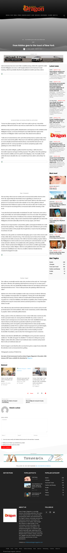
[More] (45, 393)
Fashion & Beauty (28, 548)
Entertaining (45, 548)
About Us (57, 548)
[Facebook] (38, 393)
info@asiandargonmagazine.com (34, 542)
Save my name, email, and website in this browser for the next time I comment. (21, 439)
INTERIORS (52, 201)
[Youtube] (54, 512)
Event (34, 548)
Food (51, 250)
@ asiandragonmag (43, 466)
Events (51, 69)
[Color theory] (58, 180)
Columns (52, 548)
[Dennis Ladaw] (24, 49)
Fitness (20, 548)
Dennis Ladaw (14, 408)
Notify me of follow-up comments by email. (14, 442)
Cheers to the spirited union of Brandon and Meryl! (7, 380)
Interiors (39, 548)
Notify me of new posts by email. (11, 444)
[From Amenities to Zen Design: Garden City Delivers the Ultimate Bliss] (58, 195)
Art (23, 39)
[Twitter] (41, 393)
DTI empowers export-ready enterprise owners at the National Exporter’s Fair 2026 (57, 145)
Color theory (53, 189)
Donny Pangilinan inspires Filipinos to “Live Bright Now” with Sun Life (57, 121)
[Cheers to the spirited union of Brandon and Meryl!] (8, 372)
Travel (16, 548)
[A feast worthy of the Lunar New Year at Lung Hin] (58, 244)
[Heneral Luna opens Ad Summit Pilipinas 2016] (24, 372)
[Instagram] (50, 512)
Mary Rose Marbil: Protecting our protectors (57, 237)
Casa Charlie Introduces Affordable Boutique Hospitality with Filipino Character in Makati (56, 104)
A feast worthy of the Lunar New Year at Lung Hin (57, 253)
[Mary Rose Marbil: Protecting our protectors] (58, 228)
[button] (64, 15)
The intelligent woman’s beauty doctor (35, 401)
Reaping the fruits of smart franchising (9, 401)
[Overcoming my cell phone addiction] (58, 213)
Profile (51, 234)
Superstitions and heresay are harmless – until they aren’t (57, 73)
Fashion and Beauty (54, 186)
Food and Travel (53, 100)
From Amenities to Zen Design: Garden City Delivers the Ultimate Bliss (58, 205)
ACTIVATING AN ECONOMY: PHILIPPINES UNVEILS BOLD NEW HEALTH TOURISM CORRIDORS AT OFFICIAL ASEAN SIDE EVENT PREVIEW (57, 87)
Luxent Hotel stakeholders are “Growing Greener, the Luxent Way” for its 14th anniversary (57, 160)
